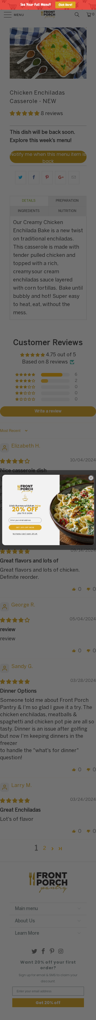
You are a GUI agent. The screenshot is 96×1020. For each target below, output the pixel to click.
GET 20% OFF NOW (25, 527)
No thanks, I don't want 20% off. (25, 534)
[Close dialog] (91, 478)
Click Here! (65, 5)
